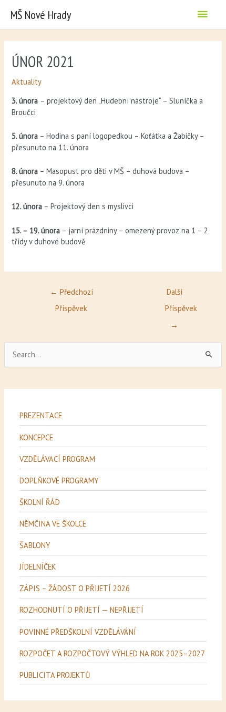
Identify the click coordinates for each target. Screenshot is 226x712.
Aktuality (27, 82)
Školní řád (39, 502)
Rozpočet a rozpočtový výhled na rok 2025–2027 (112, 653)
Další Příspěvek (180, 294)
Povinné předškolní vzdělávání (77, 632)
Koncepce (36, 437)
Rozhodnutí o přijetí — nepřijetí (81, 610)
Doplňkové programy (58, 481)
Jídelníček (37, 567)
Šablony (34, 545)
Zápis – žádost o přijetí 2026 (74, 588)
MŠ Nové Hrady (41, 14)
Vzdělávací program (57, 459)
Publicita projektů (54, 675)
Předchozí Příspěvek (71, 294)
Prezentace (40, 415)
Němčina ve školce (52, 524)
